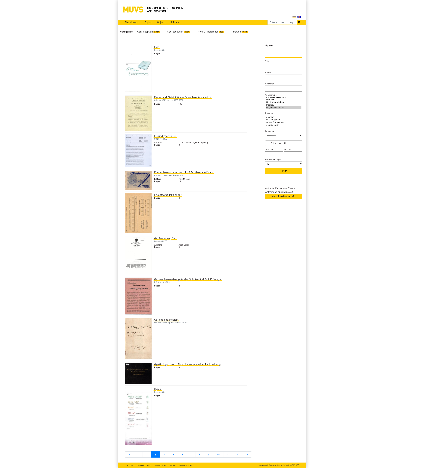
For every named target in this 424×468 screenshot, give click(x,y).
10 (218, 454)
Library (175, 22)
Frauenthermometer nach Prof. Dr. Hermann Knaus (184, 172)
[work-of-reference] (283, 122)
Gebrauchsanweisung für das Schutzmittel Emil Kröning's (187, 279)
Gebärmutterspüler (165, 238)
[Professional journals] (283, 97)
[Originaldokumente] (283, 107)
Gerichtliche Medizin (166, 319)
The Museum (132, 22)
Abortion (239, 31)
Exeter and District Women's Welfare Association (182, 97)
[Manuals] (283, 99)
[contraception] (283, 125)
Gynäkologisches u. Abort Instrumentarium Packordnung (187, 364)
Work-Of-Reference (210, 31)
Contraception (148, 31)
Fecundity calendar (165, 136)
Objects (161, 22)
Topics (148, 22)
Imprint (130, 465)
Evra (156, 47)
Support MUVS (160, 465)
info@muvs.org (185, 465)
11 (228, 454)
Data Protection (144, 465)
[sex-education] (283, 119)
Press (172, 465)
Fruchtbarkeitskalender (168, 194)
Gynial (157, 389)
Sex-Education (178, 31)
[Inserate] (283, 105)
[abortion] (283, 117)
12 (238, 454)
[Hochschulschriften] (283, 102)
